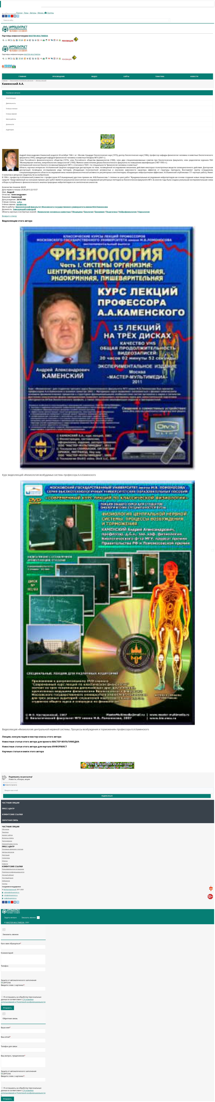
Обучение (5, 829)
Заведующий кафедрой (24, 209)
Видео (94, 76)
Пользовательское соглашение (13, 869)
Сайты (126, 76)
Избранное (6, 881)
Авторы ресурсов (8, 852)
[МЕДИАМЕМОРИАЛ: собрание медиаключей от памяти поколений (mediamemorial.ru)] (57, 41)
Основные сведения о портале (12, 849)
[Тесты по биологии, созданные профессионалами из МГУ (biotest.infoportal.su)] (59, 41)
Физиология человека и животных (54, 212)
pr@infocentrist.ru (10, 898)
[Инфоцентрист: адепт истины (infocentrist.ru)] (35, 41)
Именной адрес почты (10, 844)
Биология (88, 212)
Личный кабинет (8, 875)
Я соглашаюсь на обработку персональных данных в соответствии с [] (23, 1001)
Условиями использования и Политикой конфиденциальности (23, 1000)
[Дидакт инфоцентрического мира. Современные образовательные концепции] (27, 41)
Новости (194, 76)
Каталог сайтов (7, 835)
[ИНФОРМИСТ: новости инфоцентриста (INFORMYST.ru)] (8, 41)
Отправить (7, 1008)
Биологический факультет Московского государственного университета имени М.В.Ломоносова (62, 207)
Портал (19, 13)
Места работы (11, 119)
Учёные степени (11, 109)
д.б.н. (19, 202)
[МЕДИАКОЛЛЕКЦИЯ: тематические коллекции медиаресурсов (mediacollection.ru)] (38, 41)
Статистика (6, 858)
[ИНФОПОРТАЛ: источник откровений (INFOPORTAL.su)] (11, 41)
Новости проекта (11, 785)
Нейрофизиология (128, 212)
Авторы (32, 13)
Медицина (77, 212)
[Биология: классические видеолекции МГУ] (19, 41)
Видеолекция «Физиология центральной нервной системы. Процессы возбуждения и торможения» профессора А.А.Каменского (75, 729)
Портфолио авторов (13, 93)
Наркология (144, 212)
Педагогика (111, 212)
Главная (22, 76)
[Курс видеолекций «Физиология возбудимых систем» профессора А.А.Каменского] (107, 348)
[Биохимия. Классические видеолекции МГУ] (14, 41)
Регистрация (11, 14)
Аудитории (10, 130)
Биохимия (99, 212)
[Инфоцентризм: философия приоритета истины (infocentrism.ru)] (33, 41)
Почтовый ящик (7, 878)
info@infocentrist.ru (11, 895)
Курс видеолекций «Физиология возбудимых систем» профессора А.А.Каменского (49, 474)
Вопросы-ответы (8, 838)
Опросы (5, 861)
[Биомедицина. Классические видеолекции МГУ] (22, 41)
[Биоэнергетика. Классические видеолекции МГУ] (16, 41)
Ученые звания (11, 114)
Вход (4, 14)
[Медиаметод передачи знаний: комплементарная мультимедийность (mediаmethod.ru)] (54, 41)
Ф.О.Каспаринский (10, 890)
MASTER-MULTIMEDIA (15, 922)
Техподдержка (7, 841)
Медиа (40, 13)
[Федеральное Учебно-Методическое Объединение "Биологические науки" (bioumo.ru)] (46, 41)
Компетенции (11, 98)
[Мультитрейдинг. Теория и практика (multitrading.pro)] (3, 41)
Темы (25, 13)
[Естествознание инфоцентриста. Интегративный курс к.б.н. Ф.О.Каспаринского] (6, 41)
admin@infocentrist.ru (11, 892)
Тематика (159, 76)
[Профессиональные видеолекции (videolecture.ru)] (30, 41)
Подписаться (106, 796)
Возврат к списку (9, 216)
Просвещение (58, 76)
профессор (21, 204)
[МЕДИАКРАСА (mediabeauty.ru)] (41, 41)
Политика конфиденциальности (13, 872)
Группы (50, 13)
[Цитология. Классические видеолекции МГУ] (25, 41)
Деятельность (11, 103)
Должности (10, 124)
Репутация (5, 855)
